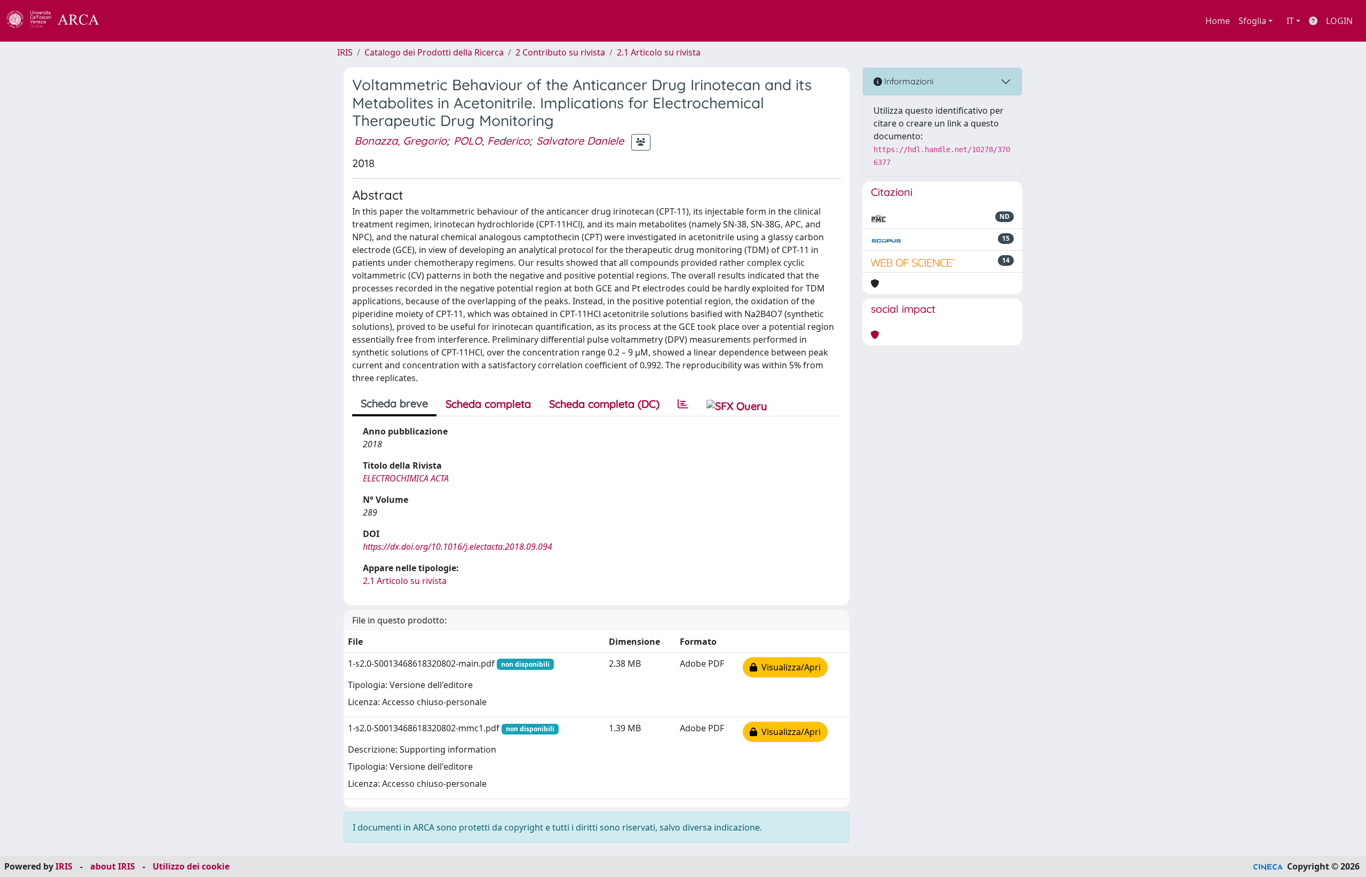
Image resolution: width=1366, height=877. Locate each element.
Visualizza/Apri (789, 667)
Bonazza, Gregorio (400, 140)
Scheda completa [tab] (488, 403)
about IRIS (112, 866)
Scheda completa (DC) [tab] (604, 403)
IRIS (345, 52)
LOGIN (1339, 21)
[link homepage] (58, 20)
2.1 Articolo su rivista (659, 52)
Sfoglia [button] (1252, 21)
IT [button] (1290, 21)
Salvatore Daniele (580, 140)
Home (1217, 21)
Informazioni (907, 81)
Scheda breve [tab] (394, 403)
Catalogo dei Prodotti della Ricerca (434, 52)
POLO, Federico (491, 140)
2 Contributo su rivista (560, 52)
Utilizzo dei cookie (191, 866)
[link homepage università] (128, 20)
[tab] (683, 404)
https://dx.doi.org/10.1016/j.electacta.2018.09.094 (457, 546)
